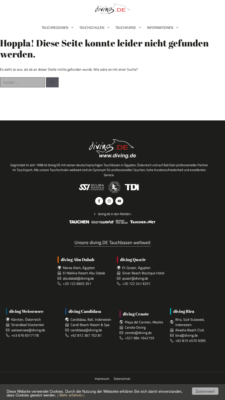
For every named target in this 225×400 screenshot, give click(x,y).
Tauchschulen (91, 27)
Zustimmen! (205, 391)
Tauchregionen (55, 27)
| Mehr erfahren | (70, 395)
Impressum (102, 378)
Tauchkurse (125, 27)
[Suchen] (52, 82)
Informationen (160, 27)
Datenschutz (122, 378)
